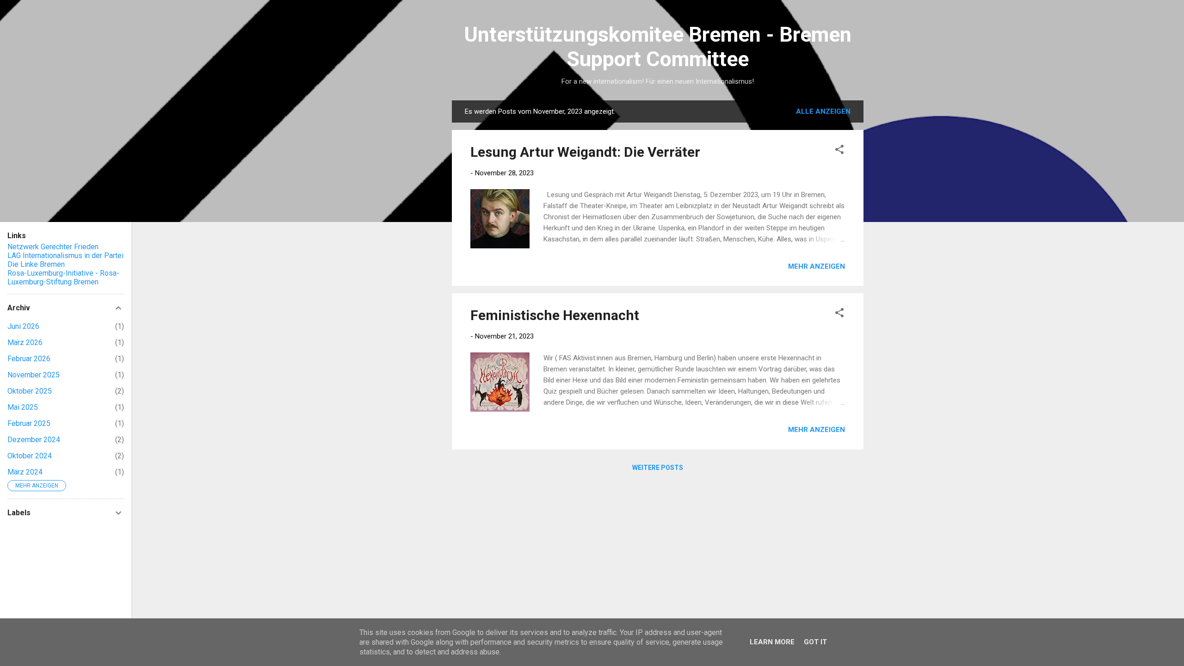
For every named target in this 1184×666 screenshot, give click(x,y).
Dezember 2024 (33, 439)
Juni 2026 (23, 326)
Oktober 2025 (29, 391)
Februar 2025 (28, 423)
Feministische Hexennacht (554, 315)
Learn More (772, 642)
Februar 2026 (28, 358)
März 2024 (25, 472)
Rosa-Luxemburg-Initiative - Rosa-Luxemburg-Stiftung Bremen (63, 277)
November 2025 (33, 374)
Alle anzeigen (823, 111)
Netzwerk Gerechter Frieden (53, 246)
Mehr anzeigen (816, 266)
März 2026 (25, 342)
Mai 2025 (22, 407)
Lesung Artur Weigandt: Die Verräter (585, 152)
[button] (839, 151)
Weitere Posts (657, 467)
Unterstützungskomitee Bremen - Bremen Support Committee (657, 46)
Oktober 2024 (29, 455)
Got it (815, 642)
